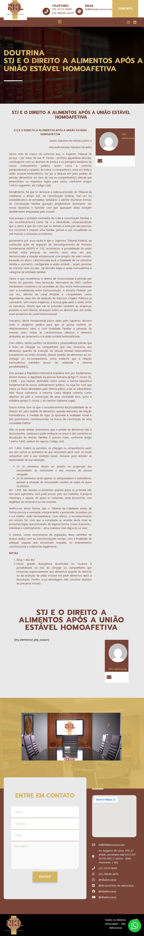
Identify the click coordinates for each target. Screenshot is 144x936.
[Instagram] (128, 22)
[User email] (100, 161)
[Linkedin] (135, 22)
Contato (125, 9)
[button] (60, 21)
